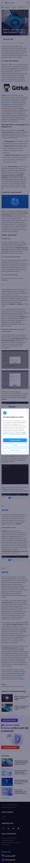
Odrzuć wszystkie (15, 450)
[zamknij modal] (27, 411)
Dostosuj (15, 445)
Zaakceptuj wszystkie (15, 440)
